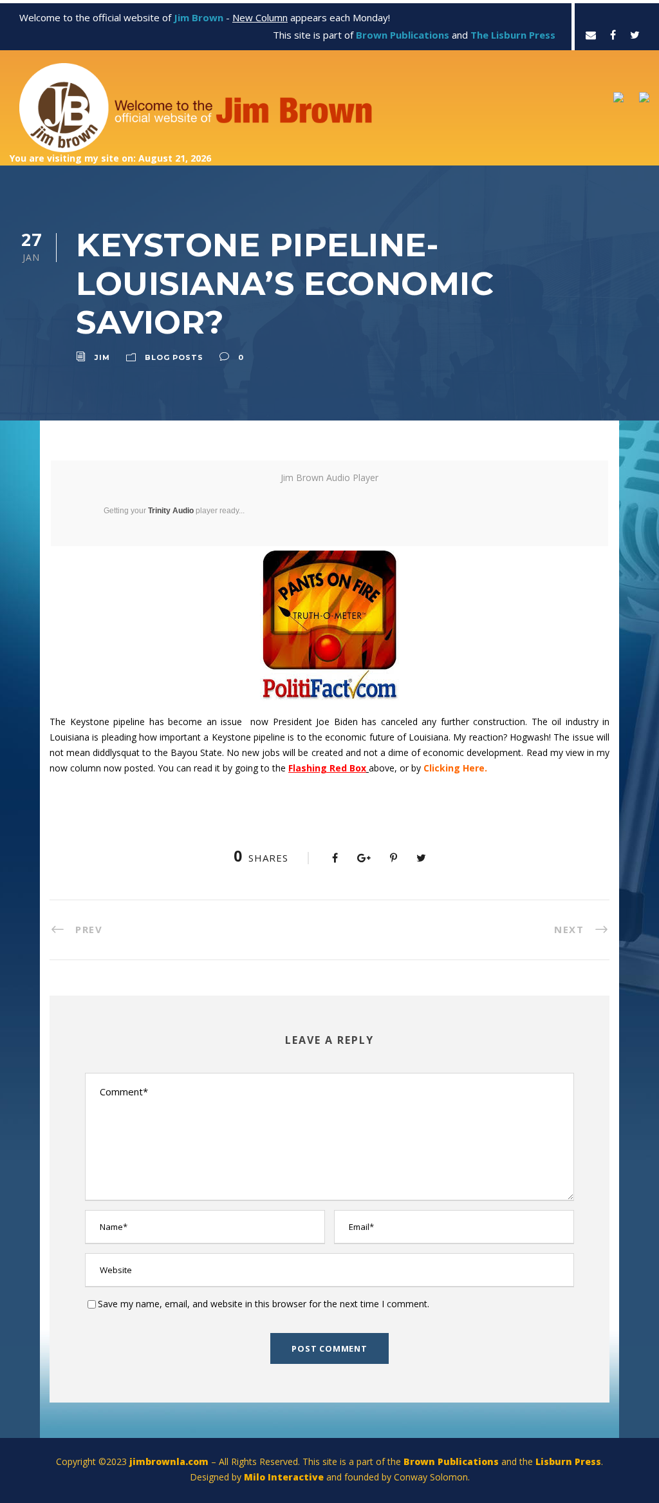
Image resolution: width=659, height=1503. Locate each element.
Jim (102, 357)
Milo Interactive (285, 1477)
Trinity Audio (171, 510)
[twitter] (635, 35)
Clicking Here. (455, 768)
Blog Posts (174, 357)
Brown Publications (451, 1461)
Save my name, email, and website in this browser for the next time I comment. (263, 1304)
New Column (260, 17)
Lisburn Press (568, 1461)
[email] (591, 35)
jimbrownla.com (169, 1461)
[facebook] (613, 35)
